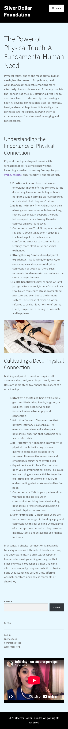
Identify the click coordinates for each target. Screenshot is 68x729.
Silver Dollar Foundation (18, 11)
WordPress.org (12, 646)
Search (8, 601)
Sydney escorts (13, 174)
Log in (7, 634)
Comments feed (12, 642)
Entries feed (10, 638)
